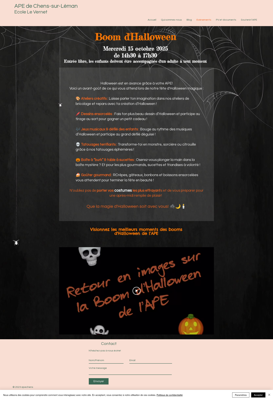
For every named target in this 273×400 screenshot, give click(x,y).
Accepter (258, 395)
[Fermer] (269, 394)
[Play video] (136, 291)
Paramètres (241, 395)
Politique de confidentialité (170, 395)
